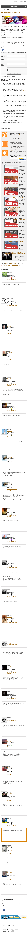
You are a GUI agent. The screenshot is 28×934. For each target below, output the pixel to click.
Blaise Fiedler (17, 253)
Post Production (13, 263)
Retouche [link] (23, 221)
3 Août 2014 (9, 378)
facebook (11, 931)
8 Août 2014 (9, 767)
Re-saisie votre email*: (3, 64)
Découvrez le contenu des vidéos (18, 219)
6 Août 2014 (9, 741)
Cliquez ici (17, 134)
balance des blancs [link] (6, 26)
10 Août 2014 (9, 819)
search (25, 1)
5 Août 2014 (9, 719)
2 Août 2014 (9, 273)
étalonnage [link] (11, 89)
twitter (13, 931)
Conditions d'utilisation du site (15, 929)
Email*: (3, 59)
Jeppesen (6, 263)
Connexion (15, 1)
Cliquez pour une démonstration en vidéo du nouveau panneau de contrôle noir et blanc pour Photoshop (14, 241)
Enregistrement (21, 1)
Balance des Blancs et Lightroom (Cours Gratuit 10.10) (10, 12)
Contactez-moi (5, 929)
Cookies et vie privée (7, 931)
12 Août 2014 (9, 846)
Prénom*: (3, 56)
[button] (3, 50)
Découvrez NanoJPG (8, 177)
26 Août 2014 (9, 872)
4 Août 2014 (9, 666)
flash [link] (23, 147)
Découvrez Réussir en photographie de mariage (14, 191)
